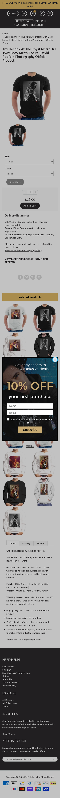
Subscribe (30, 429)
